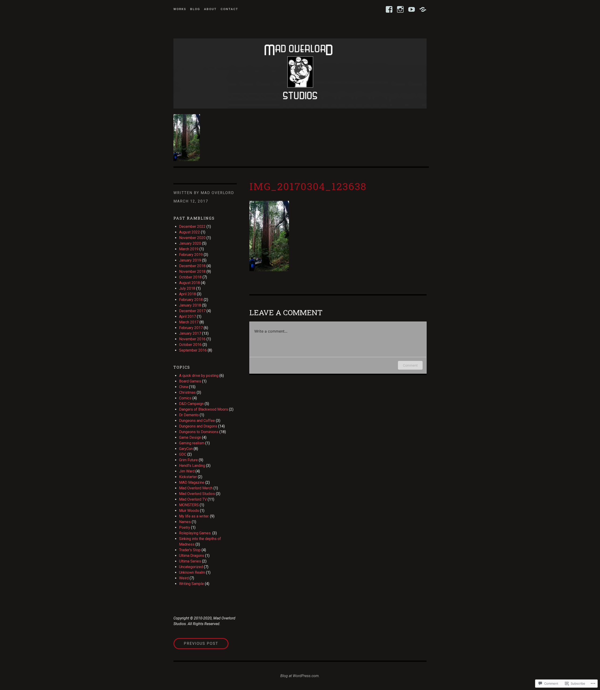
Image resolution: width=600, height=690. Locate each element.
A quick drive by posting (198, 375)
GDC (182, 454)
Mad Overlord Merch (196, 488)
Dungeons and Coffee (197, 420)
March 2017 (189, 322)
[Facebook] (389, 9)
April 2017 (187, 316)
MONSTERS (189, 505)
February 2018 (191, 299)
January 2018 (190, 305)
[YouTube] (411, 9)
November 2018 (192, 271)
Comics (185, 398)
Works (179, 9)
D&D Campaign (191, 403)
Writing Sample (191, 583)
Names (185, 522)
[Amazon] (423, 9)
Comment (410, 365)
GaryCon (186, 448)
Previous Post (195, 643)
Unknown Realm (192, 572)
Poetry (184, 527)
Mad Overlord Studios (197, 493)
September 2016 (193, 350)
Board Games (190, 381)
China (183, 387)
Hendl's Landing (192, 465)
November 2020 (192, 238)
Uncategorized (191, 567)
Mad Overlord (217, 193)
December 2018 (192, 266)
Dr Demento (189, 415)
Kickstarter (188, 477)
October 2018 (190, 277)
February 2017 (191, 328)
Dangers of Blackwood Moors (203, 409)
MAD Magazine (191, 482)
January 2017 (190, 333)
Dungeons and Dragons (198, 426)
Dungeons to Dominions (198, 432)
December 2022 (192, 226)
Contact (229, 9)
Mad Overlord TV (193, 499)
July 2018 (187, 288)
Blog (195, 9)
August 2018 (189, 283)
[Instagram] (400, 9)
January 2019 (190, 260)
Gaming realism (191, 443)
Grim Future (188, 460)
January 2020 (190, 243)
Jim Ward (187, 471)
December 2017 (192, 311)
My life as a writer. (194, 516)
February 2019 (191, 254)
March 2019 (189, 249)
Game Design (190, 437)
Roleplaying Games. (195, 533)
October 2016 (190, 344)
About (210, 9)
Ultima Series (190, 561)
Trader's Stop (190, 550)
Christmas (187, 392)
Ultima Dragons (191, 555)
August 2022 (189, 232)
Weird (184, 578)
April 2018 (187, 294)
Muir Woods (189, 510)
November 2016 (192, 339)
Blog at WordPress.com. (300, 676)
